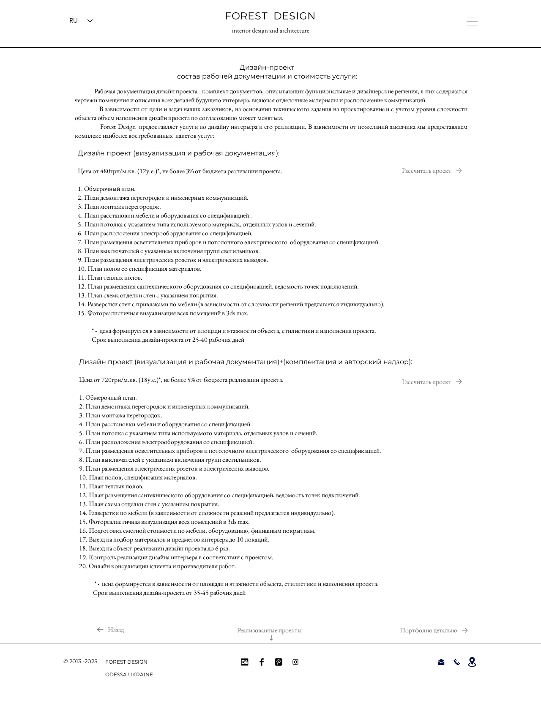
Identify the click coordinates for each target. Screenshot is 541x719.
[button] (472, 21)
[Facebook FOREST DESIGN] (261, 662)
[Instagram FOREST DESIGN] (295, 662)
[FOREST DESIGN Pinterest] (278, 662)
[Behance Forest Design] (245, 662)
